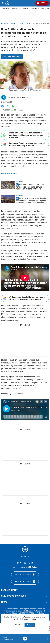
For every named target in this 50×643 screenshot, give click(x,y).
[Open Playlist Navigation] (47, 638)
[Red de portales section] (46, 590)
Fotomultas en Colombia (20, 9)
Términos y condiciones (13, 611)
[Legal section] (46, 602)
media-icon (25, 638)
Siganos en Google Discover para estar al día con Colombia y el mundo (27, 144)
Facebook (2, 107)
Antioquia (23, 23)
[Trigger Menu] (3, 3)
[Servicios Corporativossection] (46, 596)
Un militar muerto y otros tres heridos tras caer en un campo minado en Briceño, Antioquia (30, 186)
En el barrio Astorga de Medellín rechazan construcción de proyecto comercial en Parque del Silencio (31, 200)
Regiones (13, 23)
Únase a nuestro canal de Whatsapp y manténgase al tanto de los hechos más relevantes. (26, 135)
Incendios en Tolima (37, 9)
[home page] (25, 549)
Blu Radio (4, 23)
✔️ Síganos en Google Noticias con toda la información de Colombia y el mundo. (27, 298)
